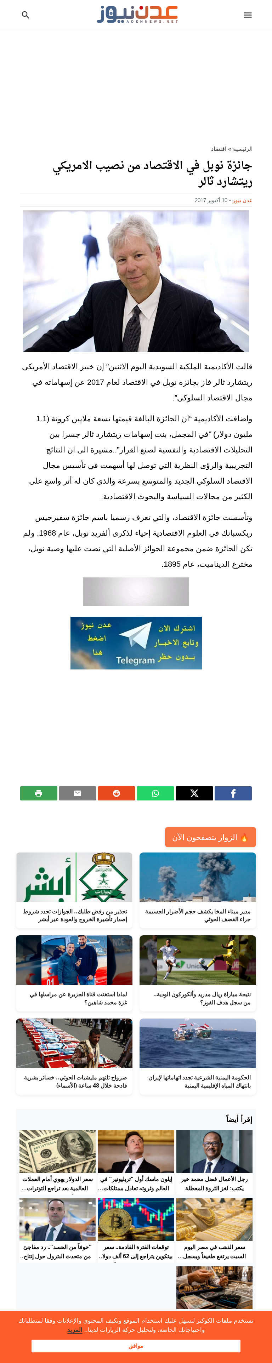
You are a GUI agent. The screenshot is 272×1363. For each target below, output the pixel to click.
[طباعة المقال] (39, 793)
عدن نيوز (243, 200)
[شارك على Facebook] (233, 793)
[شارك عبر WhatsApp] (155, 793)
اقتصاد (218, 149)
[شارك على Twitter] (194, 793)
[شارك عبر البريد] (78, 793)
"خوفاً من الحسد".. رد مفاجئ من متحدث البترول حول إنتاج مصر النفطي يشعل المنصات (57, 1256)
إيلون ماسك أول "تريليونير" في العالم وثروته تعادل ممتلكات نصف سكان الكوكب (136, 1188)
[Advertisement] (136, 83)
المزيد (75, 1330)
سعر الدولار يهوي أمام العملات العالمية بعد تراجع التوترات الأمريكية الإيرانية (57, 1188)
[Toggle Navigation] (250, 15)
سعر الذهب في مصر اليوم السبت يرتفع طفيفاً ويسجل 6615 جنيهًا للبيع (214, 1256)
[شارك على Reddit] (117, 793)
